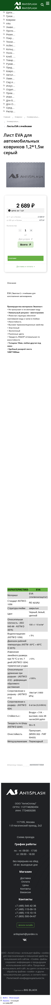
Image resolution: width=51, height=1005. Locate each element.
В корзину (12, 258)
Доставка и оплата (24, 266)
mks (8, 23)
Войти (5, 997)
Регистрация (14, 997)
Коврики (10, 19)
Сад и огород (13, 82)
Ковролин (11, 71)
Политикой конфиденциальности (25, 978)
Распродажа (13, 111)
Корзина (6, 1000)
